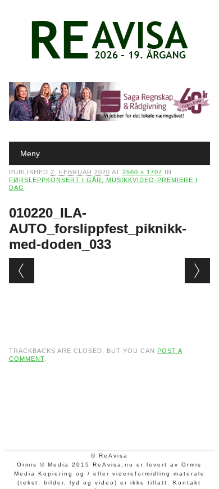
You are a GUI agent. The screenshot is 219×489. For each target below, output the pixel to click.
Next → (197, 270)
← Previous (21, 270)
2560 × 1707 (142, 172)
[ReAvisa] (109, 59)
